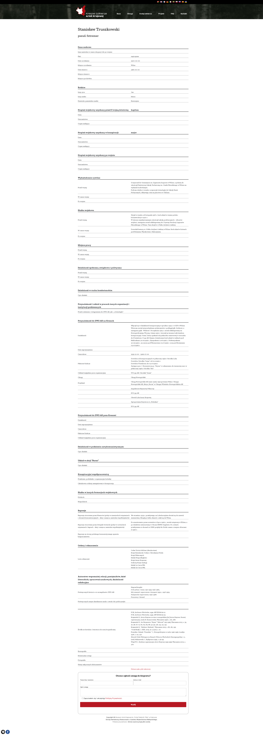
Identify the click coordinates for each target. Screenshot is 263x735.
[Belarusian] (158, 2)
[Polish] (177, 2)
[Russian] (180, 2)
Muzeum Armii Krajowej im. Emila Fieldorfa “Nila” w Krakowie (136, 717)
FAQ (172, 14)
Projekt (161, 14)
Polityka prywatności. (120, 722)
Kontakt (184, 14)
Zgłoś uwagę (84, 687)
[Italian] (170, 2)
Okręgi (130, 14)
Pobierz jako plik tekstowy (141, 669)
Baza (119, 14)
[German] (167, 2)
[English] (161, 2)
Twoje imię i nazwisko (86, 680)
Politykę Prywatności (113, 698)
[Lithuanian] (173, 2)
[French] (164, 2)
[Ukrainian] (186, 2)
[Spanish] (183, 2)
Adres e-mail (137, 680)
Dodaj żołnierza (145, 14)
